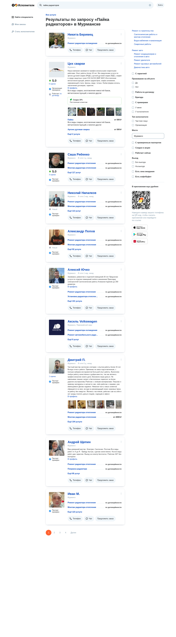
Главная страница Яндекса (13, 5)
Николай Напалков (82, 193)
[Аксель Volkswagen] (56, 327)
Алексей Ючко (79, 269)
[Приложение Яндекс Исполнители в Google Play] (140, 234)
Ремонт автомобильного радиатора (83, 335)
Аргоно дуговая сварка (79, 129)
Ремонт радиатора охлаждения (82, 43)
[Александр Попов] (56, 237)
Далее (73, 532)
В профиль (72, 88)
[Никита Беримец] (56, 40)
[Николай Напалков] (56, 199)
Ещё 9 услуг (73, 339)
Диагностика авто (141, 67)
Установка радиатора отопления (83, 296)
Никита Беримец (80, 34)
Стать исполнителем (25, 31)
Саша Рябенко (79, 154)
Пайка (70, 120)
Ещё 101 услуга (75, 301)
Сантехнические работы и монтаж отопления (145, 35)
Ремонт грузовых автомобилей (147, 64)
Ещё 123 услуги (75, 512)
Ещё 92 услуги (74, 249)
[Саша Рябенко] (56, 160)
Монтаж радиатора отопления (82, 168)
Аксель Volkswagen (82, 321)
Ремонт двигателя (142, 60)
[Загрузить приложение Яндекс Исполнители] (148, 200)
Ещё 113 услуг (74, 211)
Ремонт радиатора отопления (82, 163)
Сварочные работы (142, 44)
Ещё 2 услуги (74, 134)
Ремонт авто (137, 50)
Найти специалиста (24, 17)
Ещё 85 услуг (74, 473)
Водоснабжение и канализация (148, 40)
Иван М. (74, 494)
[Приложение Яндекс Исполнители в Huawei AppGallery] (140, 241)
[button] (75, 50)
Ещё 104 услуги (75, 422)
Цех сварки (76, 63)
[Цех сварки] (56, 69)
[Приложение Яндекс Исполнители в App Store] (140, 227)
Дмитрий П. (76, 360)
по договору (57, 94)
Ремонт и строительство (143, 31)
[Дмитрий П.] (56, 366)
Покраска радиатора (77, 469)
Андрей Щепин (79, 442)
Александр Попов (81, 231)
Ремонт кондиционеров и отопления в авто (145, 55)
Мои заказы (20, 24)
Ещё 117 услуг (74, 172)
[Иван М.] (56, 500)
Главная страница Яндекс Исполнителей (23, 5)
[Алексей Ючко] (56, 275)
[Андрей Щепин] (56, 448)
